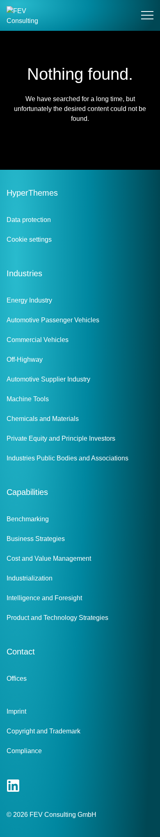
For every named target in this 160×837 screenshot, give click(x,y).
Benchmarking (28, 519)
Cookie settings (29, 239)
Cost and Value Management (49, 558)
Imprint (16, 711)
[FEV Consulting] (23, 15)
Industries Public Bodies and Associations (67, 458)
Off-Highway (25, 359)
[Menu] (147, 15)
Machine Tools (28, 398)
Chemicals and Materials (43, 418)
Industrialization (30, 578)
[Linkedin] (13, 785)
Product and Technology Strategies (57, 617)
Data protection (29, 219)
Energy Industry (29, 300)
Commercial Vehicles (38, 339)
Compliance (24, 750)
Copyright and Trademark (43, 731)
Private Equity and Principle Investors (61, 438)
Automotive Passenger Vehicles (53, 320)
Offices (17, 678)
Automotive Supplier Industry (48, 379)
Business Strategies (36, 538)
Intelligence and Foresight (44, 597)
